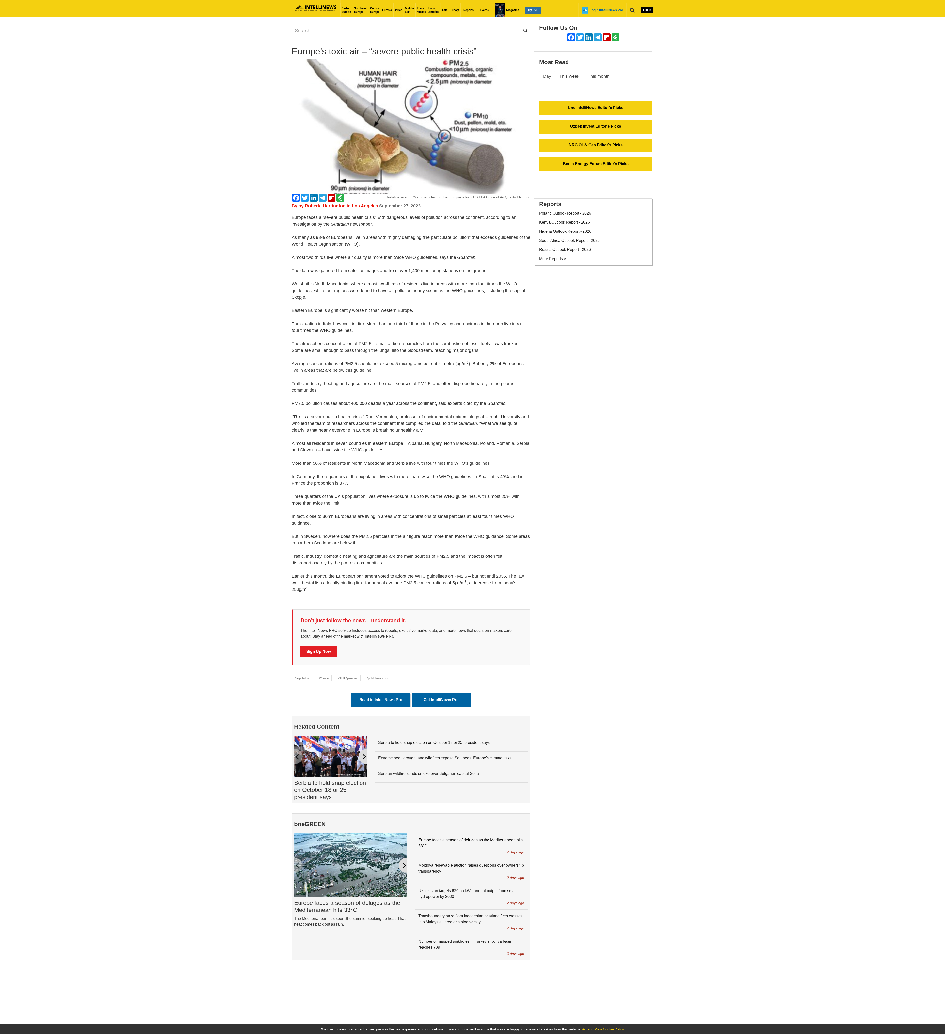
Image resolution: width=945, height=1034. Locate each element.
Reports (468, 10)
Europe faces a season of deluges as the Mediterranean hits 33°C (347, 906)
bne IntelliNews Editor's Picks (595, 108)
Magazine (512, 10)
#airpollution (302, 678)
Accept (587, 1029)
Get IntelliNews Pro (441, 700)
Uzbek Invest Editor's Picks (595, 126)
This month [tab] (599, 76)
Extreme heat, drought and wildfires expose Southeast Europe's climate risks (444, 758)
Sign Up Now (318, 651)
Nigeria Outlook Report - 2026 (565, 231)
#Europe (323, 678)
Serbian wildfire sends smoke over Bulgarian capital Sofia (428, 774)
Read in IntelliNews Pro (380, 700)
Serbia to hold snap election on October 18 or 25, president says (330, 789)
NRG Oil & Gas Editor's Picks (596, 145)
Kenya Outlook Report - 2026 (564, 222)
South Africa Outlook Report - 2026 (569, 240)
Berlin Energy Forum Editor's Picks (596, 164)
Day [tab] (547, 76)
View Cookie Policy (609, 1029)
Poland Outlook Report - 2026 (565, 213)
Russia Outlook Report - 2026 (565, 249)
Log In (647, 10)
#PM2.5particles (347, 678)
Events (484, 10)
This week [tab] (569, 76)
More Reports (551, 259)
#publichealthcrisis (378, 678)
